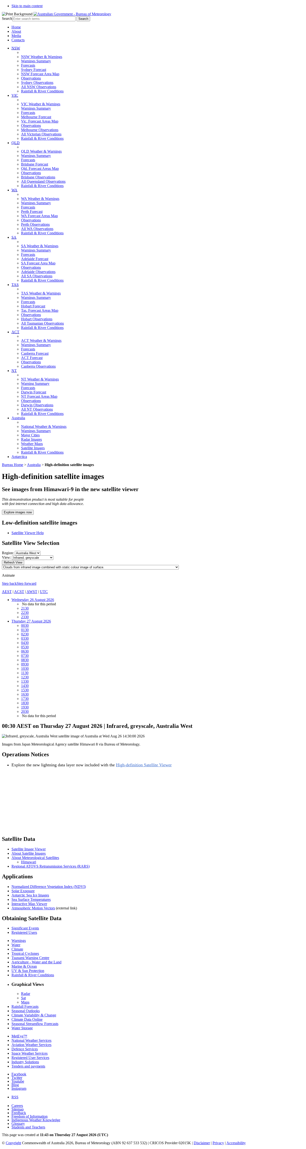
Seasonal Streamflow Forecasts (34, 1024)
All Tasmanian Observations (42, 323)
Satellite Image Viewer (28, 849)
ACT (15, 332)
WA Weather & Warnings (40, 199)
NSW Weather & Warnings (41, 57)
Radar (25, 994)
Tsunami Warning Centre (30, 958)
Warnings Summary (36, 61)
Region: (8, 553)
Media (16, 36)
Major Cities (30, 435)
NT (14, 371)
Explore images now (18, 512)
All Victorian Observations (41, 134)
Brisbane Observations (38, 177)
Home (16, 27)
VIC (14, 95)
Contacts (18, 40)
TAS (15, 285)
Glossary (18, 1124)
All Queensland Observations (43, 181)
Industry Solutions (25, 1062)
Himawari (28, 862)
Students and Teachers (28, 1127)
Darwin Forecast (33, 392)
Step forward (26, 583)
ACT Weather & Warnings (41, 340)
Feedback (18, 1113)
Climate (17, 949)
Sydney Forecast (33, 70)
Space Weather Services (29, 1053)
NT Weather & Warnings (40, 379)
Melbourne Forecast (36, 117)
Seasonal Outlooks (25, 1011)
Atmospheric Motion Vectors (33, 908)
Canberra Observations (38, 366)
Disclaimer (202, 1143)
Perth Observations (35, 224)
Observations (31, 78)
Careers (17, 1106)
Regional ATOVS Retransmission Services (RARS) (50, 866)
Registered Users (24, 932)
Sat (23, 998)
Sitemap (17, 1109)
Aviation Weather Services (31, 1045)
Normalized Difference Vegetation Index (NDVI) (48, 887)
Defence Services (24, 1049)
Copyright (13, 1143)
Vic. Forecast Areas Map (39, 121)
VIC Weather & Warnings (40, 104)
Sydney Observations (37, 83)
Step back (9, 583)
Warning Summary (35, 383)
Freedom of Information (29, 1116)
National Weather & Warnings (43, 426)
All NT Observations (37, 409)
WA (14, 190)
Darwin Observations (37, 405)
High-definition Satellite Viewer (144, 764)
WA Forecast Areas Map (39, 216)
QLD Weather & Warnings (41, 151)
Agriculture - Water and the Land (36, 962)
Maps (25, 1002)
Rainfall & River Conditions (42, 91)
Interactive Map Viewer (29, 904)
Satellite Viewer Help (27, 533)
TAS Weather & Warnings (41, 293)
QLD (15, 143)
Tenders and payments (28, 1066)
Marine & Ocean (24, 966)
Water (15, 945)
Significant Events (25, 928)
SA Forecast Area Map (38, 263)
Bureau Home (12, 465)
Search (7, 18)
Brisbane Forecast (34, 164)
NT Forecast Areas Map (39, 396)
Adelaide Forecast (34, 259)
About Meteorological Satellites (35, 858)
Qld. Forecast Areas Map (40, 168)
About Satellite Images (28, 853)
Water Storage (22, 1028)
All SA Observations (36, 276)
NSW (15, 48)
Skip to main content (27, 6)
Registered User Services (30, 1058)
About (16, 31)
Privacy (218, 1143)
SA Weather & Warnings (39, 246)
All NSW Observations (38, 87)
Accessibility (236, 1143)
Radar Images (31, 439)
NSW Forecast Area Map (40, 74)
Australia (18, 418)
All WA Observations (37, 229)
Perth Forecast (32, 211)
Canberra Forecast (35, 353)
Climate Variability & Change (33, 1015)
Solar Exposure (23, 891)
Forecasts (28, 65)
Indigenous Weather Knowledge (35, 1120)
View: (6, 557)
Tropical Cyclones (25, 953)
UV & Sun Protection (27, 971)
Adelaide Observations (38, 272)
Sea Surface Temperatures (31, 899)
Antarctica (19, 457)
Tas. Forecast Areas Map (39, 310)
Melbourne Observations (39, 130)
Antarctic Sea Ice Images (30, 895)
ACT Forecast (32, 358)
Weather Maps (32, 444)
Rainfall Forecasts (24, 1006)
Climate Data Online (27, 1019)
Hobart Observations (36, 319)
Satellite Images (33, 448)
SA (13, 237)
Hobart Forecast (33, 306)
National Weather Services (31, 1040)
